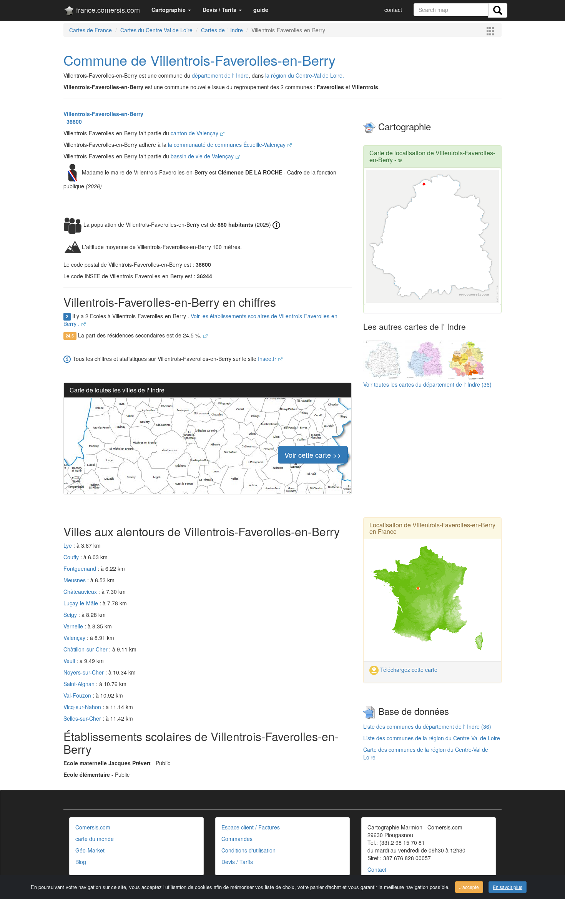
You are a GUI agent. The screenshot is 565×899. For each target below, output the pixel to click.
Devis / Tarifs (237, 862)
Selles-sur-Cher (83, 718)
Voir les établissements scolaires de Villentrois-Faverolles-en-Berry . (201, 319)
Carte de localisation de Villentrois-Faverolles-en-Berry (432, 156)
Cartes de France (90, 30)
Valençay (75, 637)
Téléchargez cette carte (408, 669)
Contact (376, 869)
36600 (72, 121)
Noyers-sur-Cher (84, 672)
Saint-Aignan (79, 684)
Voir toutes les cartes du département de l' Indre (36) (427, 384)
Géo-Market (90, 850)
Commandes (237, 839)
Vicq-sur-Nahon (83, 707)
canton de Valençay (195, 133)
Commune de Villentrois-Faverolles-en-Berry (199, 60)
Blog (80, 862)
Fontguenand (80, 568)
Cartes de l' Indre (222, 30)
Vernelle (74, 626)
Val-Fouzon (78, 695)
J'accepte (469, 887)
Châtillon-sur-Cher (86, 649)
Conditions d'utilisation (248, 850)
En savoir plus (507, 887)
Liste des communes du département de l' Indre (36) (427, 726)
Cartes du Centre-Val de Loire (156, 30)
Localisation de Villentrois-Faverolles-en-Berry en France (432, 528)
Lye (68, 545)
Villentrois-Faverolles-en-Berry (103, 114)
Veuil (69, 661)
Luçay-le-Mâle (81, 603)
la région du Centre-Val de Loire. (304, 75)
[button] (171, 9)
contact (393, 9)
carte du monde (94, 839)
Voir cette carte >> (312, 455)
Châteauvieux (80, 591)
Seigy (70, 614)
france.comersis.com (107, 10)
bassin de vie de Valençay (203, 156)
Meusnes (75, 580)
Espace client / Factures (250, 827)
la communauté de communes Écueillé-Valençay (227, 144)
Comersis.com (92, 827)
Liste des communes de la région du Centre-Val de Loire (431, 738)
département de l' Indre (220, 75)
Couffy (71, 557)
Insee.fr (268, 358)
